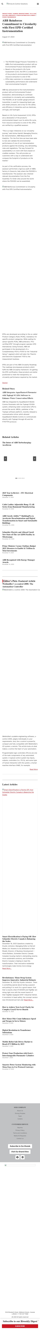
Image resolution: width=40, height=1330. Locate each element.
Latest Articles (9, 784)
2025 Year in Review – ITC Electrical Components (17, 494)
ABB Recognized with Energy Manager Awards (18, 561)
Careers (20, 1119)
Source (4, 383)
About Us (20, 1110)
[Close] (38, 1320)
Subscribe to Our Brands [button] (20, 1146)
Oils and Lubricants (8, 15)
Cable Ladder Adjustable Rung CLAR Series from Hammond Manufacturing (18, 505)
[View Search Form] (2, 4)
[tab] (16, 478)
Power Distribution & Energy (26, 15)
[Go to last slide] (5, 458)
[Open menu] (38, 3)
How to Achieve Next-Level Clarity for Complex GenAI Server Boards (18, 1008)
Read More (34, 769)
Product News (7, 13)
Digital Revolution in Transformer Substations (16, 1031)
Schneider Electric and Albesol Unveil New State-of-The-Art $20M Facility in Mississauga (18, 534)
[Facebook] (17, 1157)
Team (20, 1116)
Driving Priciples (20, 1113)
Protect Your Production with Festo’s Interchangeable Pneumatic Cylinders (18, 1054)
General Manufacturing (21, 13)
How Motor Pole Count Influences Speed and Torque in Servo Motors (19, 1020)
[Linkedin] (22, 1157)
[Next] (34, 458)
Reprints (20, 1127)
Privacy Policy (20, 1130)
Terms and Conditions (20, 1133)
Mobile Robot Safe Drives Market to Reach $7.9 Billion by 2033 (17, 1043)
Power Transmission (9, 17)
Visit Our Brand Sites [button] (20, 1152)
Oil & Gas (33, 13)
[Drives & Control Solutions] (20, 4)
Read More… (7, 968)
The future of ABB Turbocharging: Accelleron (16, 443)
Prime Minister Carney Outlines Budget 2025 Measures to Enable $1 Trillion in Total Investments (19, 548)
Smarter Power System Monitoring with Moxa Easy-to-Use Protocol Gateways (19, 1066)
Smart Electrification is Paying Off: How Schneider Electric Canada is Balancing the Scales (19, 938)
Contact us (20, 1138)
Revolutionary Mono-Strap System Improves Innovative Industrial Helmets (19, 978)
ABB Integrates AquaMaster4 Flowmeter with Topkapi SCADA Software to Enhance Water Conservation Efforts (19, 395)
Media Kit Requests (20, 1136)
